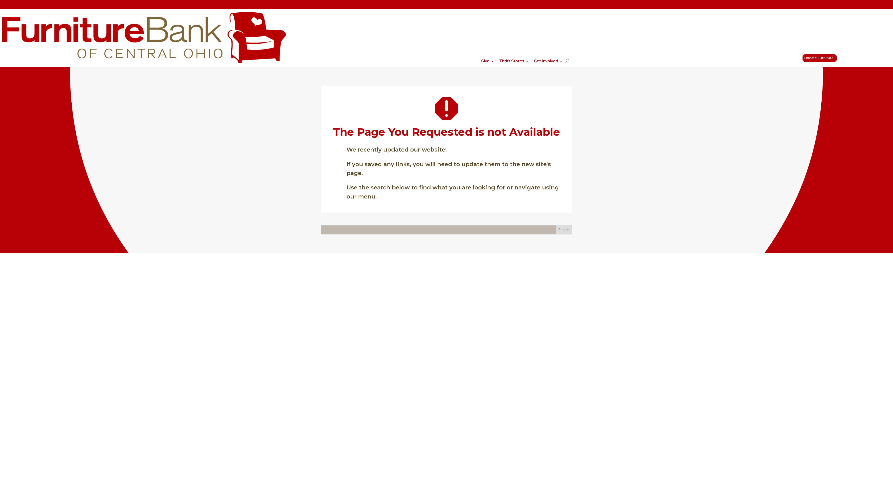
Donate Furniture (818, 58)
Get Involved (546, 61)
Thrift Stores (511, 61)
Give (485, 61)
